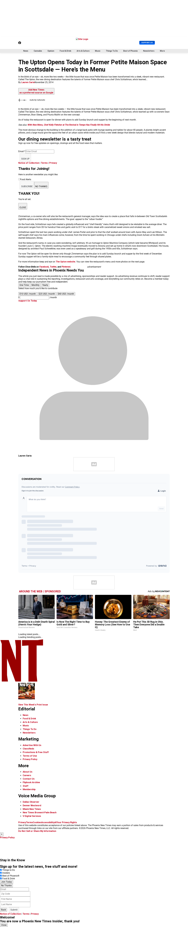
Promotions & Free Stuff (36, 752)
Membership (29, 789)
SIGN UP (25, 158)
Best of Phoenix (130, 51)
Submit (13, 909)
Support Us (147, 43)
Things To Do (112, 51)
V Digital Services (32, 816)
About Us (27, 771)
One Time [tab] (24, 285)
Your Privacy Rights (67, 822)
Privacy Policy (30, 759)
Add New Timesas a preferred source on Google (36, 91)
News (25, 51)
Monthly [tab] (35, 285)
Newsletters (148, 51)
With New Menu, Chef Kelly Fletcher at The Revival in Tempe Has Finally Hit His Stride (69, 125)
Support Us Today (27, 300)
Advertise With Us (32, 745)
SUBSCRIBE (27, 186)
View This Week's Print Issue (33, 704)
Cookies (37, 822)
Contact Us (29, 778)
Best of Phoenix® (10, 875)
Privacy (53, 163)
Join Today (6, 882)
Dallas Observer (31, 802)
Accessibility (48, 822)
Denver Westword (32, 805)
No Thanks (6, 885)
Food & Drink (65, 51)
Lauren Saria (28, 82)
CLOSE (22, 207)
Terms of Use (30, 756)
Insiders (6, 873)
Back (3, 909)
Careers (27, 775)
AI (56, 822)
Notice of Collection (28, 163)
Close (3, 925)
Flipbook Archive (31, 782)
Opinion (50, 51)
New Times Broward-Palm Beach (39, 812)
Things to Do (8, 870)
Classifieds (28, 748)
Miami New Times (32, 809)
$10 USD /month (27, 294)
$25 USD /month (47, 294)
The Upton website (65, 261)
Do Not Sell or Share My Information (37, 831)
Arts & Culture (83, 51)
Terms (44, 163)
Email (21, 151)
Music (97, 51)
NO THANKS (41, 186)
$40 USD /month (66, 294)
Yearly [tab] (45, 285)
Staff (25, 786)
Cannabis (38, 51)
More (162, 51)
